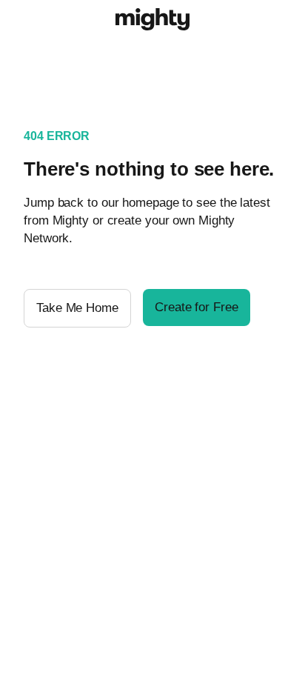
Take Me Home (77, 308)
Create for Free (196, 307)
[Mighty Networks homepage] (152, 21)
